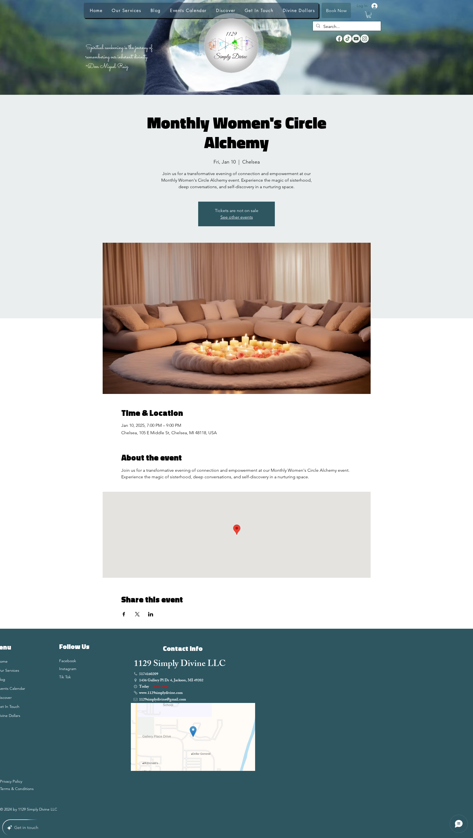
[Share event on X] (137, 614)
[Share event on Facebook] (123, 614)
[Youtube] (356, 39)
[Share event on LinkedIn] (150, 614)
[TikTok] (348, 39)
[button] (369, 15)
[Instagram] (364, 39)
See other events (236, 217)
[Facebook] (339, 39)
